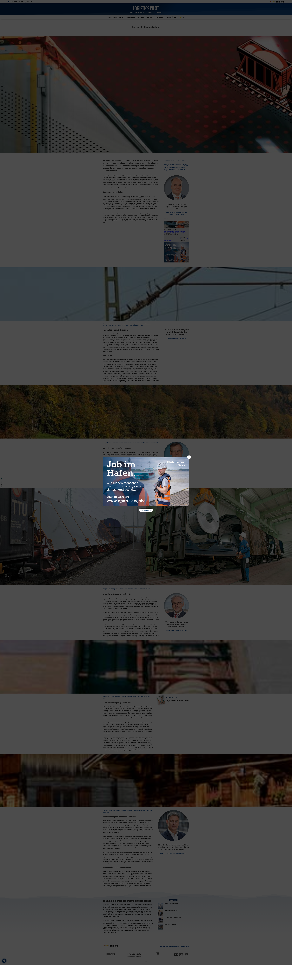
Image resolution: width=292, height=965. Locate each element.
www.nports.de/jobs (146, 510)
